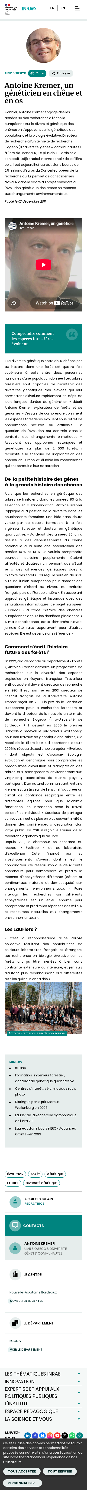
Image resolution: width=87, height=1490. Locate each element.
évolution (15, 1174)
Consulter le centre (26, 1301)
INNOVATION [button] (20, 1381)
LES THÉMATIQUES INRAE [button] (33, 1373)
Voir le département (26, 1350)
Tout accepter (22, 1471)
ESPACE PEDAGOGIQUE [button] (31, 1411)
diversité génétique (41, 1183)
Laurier (13, 1183)
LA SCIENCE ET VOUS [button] (28, 1419)
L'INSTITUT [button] (16, 1403)
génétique (55, 1174)
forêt (35, 1174)
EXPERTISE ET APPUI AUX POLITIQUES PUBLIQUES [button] (32, 1392)
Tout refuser (60, 1471)
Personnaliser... (22, 1483)
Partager (63, 73)
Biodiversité (15, 73)
